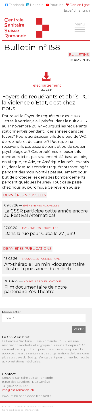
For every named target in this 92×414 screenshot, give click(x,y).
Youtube (56, 5)
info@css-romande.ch (18, 390)
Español (70, 10)
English (84, 10)
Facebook (16, 5)
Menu (81, 26)
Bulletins (79, 54)
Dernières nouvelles (24, 195)
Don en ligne (79, 5)
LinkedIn (36, 5)
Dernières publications (27, 248)
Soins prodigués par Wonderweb (20, 409)
